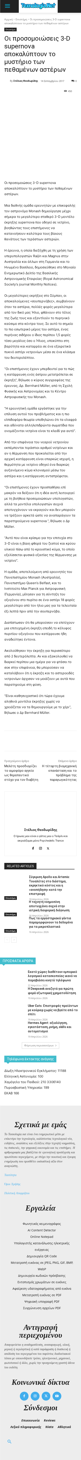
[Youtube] (56, 1396)
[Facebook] (22, 102)
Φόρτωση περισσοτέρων (39, 1045)
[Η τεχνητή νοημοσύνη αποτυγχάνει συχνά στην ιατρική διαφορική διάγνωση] (14, 907)
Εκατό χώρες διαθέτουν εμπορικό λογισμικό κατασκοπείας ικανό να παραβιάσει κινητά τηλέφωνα (52, 976)
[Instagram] (40, 847)
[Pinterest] (42, 102)
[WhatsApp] (52, 102)
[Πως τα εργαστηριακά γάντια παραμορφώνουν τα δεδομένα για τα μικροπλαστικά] (14, 923)
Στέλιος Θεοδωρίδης (25, 80)
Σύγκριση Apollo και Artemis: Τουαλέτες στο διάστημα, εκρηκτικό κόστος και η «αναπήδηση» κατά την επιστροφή (49, 885)
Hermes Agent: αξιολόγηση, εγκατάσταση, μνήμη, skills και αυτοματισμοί (49, 1027)
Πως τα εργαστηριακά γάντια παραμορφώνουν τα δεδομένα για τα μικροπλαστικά (51, 922)
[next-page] (14, 940)
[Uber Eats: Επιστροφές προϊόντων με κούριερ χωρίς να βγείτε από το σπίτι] (12, 1012)
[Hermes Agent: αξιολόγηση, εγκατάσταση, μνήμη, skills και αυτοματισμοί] (12, 1029)
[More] (62, 102)
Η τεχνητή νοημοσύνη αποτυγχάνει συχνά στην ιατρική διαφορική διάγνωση (49, 906)
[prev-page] (7, 940)
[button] (9, 1442)
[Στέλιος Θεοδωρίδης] (7, 81)
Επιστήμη (21, 19)
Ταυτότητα (10, 1175)
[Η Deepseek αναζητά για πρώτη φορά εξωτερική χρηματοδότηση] (12, 995)
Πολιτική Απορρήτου (16, 1193)
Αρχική (8, 19)
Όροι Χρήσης (12, 1184)
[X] (32, 102)
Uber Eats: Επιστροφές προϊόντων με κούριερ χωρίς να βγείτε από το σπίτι (53, 1010)
